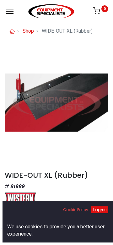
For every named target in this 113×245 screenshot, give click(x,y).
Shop (28, 31)
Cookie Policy (75, 209)
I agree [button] (99, 209)
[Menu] (9, 11)
